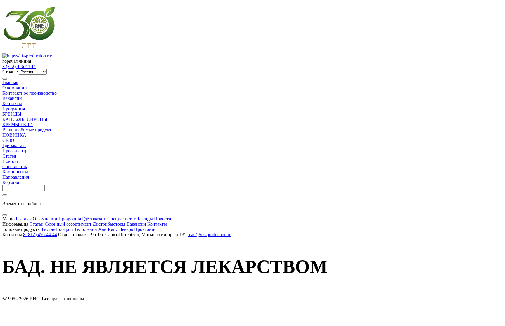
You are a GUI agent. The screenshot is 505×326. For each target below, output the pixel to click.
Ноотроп (64, 229)
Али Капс (108, 229)
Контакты (12, 103)
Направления (15, 177)
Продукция (13, 108)
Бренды (145, 218)
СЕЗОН (10, 140)
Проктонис (145, 229)
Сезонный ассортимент (68, 224)
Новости (11, 161)
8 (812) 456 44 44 (19, 66)
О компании (14, 87)
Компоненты (15, 171)
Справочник (14, 166)
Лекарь (126, 229)
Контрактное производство (29, 92)
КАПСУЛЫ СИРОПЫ (24, 119)
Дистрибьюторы (109, 224)
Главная (10, 82)
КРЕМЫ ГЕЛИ (17, 124)
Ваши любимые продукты (28, 129)
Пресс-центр (14, 150)
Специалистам (121, 218)
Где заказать (14, 145)
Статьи (9, 156)
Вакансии (12, 98)
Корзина (10, 182)
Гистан (49, 229)
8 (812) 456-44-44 (40, 234)
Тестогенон (85, 229)
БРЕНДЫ (11, 113)
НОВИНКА (14, 135)
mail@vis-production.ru (209, 234)
